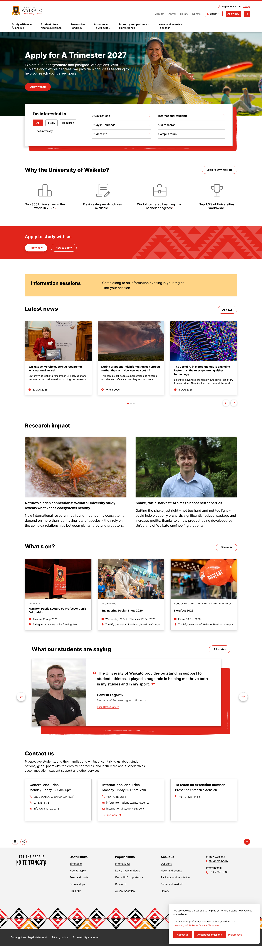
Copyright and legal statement (29, 937)
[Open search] (247, 14)
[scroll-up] (247, 842)
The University (44, 131)
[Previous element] (243, 696)
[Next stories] (233, 403)
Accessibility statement (86, 937)
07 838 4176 (41, 802)
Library (184, 13)
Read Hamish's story (108, 706)
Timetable (76, 863)
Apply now (233, 13)
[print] (15, 842)
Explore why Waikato (219, 169)
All (37, 122)
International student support (125, 808)
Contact (159, 13)
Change (246, 6)
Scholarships (77, 884)
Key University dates (127, 870)
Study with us (38, 86)
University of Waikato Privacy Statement (196, 925)
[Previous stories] (226, 403)
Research (68, 122)
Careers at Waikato (172, 884)
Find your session (116, 288)
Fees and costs (79, 877)
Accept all (182, 934)
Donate (196, 13)
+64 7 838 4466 (189, 796)
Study (51, 122)
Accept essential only (209, 934)
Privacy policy (60, 937)
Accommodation (125, 891)
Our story (166, 863)
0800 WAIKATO (43, 796)
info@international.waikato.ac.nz (127, 802)
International (122, 863)
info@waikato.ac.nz (46, 808)
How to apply (64, 247)
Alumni (172, 13)
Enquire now (110, 815)
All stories (220, 649)
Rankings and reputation (175, 877)
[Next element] (21, 696)
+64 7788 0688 (116, 796)
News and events (171, 870)
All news (227, 309)
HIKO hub (75, 891)
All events (226, 547)
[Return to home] (31, 860)
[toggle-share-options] (23, 842)
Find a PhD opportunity (129, 877)
